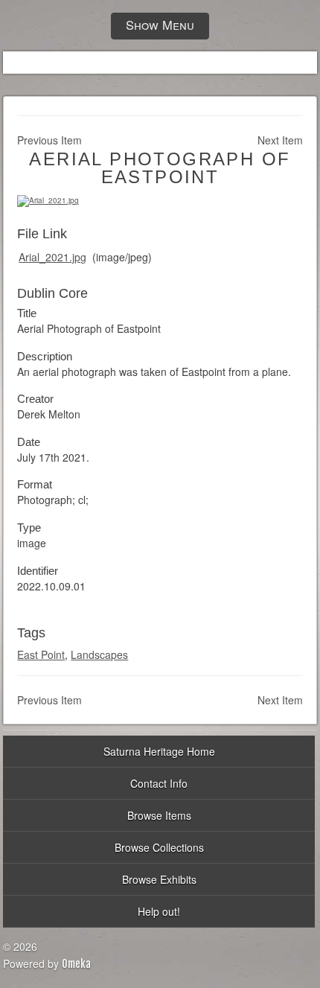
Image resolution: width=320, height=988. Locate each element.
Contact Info (159, 783)
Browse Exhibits (159, 879)
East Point (41, 654)
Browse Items (159, 815)
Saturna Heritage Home (159, 751)
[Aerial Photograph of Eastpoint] (48, 200)
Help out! (159, 911)
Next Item (280, 140)
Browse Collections (159, 847)
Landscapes (99, 654)
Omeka (76, 963)
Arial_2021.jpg (52, 256)
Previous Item (49, 140)
